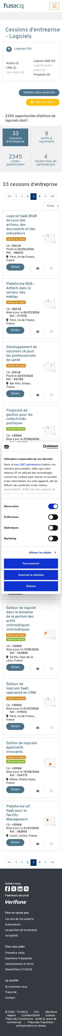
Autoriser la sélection (31, 574)
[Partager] (37, 269)
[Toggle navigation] (54, 6)
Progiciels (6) (42, 75)
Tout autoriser (31, 563)
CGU (36, 1012)
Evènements (13, 924)
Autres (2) (12, 63)
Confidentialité (30, 1015)
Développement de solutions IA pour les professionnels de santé (21, 353)
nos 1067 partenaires (27, 464)
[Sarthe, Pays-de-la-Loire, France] (49, 634)
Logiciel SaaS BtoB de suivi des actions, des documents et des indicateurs (21, 225)
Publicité (11, 992)
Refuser (31, 586)
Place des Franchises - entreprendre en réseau (35, 1024)
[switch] (53, 517)
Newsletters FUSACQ (18, 969)
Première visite (15, 953)
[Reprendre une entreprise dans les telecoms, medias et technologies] (9, 50)
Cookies (50, 1015)
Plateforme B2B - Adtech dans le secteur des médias (20, 290)
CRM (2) (11, 68)
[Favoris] (51, 269)
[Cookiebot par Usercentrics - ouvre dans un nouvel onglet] (43, 447)
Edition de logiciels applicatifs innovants (21, 747)
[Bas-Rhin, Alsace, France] (49, 367)
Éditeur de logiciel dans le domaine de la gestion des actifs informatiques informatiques (21, 619)
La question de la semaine (21, 930)
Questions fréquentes (18, 958)
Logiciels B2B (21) (44, 61)
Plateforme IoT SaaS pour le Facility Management (18, 813)
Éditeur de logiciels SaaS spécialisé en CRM (21, 688)
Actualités (11, 936)
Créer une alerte (44, 102)
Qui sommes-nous (16, 987)
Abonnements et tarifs (19, 964)
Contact (10, 998)
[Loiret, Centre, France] (49, 821)
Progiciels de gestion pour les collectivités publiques (19, 417)
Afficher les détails (40, 552)
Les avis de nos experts (19, 919)
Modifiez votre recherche (39, 92)
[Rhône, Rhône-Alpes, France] (49, 763)
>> (52, 196)
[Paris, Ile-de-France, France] (49, 238)
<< (9, 196)
